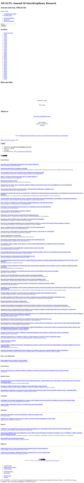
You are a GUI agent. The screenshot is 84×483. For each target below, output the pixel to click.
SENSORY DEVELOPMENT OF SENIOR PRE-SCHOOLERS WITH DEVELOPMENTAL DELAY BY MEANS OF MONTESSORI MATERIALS (34, 305)
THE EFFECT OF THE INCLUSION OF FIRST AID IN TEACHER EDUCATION (19, 215)
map (75, 480)
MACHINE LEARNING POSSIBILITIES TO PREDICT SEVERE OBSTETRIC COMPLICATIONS (24, 386)
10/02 (5, 50)
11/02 (5, 47)
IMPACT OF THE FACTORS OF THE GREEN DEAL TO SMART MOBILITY (19, 176)
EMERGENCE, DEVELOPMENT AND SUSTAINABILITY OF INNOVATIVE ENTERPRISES (22, 219)
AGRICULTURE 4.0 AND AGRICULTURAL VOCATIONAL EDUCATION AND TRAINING (22, 404)
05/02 (5, 65)
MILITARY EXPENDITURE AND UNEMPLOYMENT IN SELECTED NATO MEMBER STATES (23, 279)
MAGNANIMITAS (19, 481)
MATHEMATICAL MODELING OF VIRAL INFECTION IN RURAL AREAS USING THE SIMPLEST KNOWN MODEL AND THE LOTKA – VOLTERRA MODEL (39, 390)
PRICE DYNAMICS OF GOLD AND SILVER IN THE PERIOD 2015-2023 (18, 256)
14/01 (5, 40)
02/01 (5, 76)
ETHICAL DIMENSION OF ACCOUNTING (11, 235)
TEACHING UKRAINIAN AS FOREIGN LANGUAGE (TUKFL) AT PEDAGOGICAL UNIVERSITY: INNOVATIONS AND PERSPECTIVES (33, 297)
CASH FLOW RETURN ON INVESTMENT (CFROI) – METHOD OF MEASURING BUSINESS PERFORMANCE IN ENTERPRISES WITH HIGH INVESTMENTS (39, 198)
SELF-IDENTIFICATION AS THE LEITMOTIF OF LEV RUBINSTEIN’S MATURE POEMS (22, 172)
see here (42, 125)
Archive (13, 140)
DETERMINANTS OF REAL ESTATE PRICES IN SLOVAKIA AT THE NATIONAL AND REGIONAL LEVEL (26, 319)
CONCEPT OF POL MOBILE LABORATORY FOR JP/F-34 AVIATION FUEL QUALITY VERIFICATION (25, 452)
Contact (6, 477)
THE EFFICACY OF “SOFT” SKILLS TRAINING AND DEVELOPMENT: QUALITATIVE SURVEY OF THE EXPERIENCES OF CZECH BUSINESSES (36, 185)
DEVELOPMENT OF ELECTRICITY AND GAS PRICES (14, 360)
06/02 (5, 62)
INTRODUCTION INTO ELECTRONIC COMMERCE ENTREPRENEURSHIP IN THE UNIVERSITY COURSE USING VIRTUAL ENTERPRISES (35, 332)
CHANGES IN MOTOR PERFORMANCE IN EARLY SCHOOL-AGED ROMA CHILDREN (22, 275)
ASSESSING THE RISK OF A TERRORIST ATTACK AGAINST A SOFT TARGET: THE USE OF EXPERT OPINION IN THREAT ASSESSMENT (34, 350)
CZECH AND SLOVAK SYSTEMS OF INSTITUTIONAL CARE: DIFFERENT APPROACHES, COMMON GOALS (27, 189)
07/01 (5, 61)
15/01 (5, 37)
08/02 (5, 56)
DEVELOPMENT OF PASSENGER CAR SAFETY (12, 438)
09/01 (5, 55)
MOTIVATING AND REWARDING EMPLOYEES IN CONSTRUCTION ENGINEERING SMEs (23, 239)
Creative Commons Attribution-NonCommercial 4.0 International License (47, 460)
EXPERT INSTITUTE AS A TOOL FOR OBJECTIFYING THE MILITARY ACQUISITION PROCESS (24, 448)
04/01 (5, 70)
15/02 (5, 36)
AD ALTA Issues (8, 33)
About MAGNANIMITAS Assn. (42, 116)
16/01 (5, 34)
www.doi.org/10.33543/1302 (23, 151)
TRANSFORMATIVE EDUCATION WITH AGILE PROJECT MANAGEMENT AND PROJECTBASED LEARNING (28, 283)
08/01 (5, 58)
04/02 (5, 68)
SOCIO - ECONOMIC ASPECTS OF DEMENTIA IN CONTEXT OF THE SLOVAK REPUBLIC (23, 227)
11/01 (5, 49)
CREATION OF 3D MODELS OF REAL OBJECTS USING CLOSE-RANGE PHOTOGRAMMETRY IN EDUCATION (28, 418)
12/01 (5, 46)
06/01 (5, 64)
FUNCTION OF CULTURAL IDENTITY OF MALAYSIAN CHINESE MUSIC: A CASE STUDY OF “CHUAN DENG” (28, 231)
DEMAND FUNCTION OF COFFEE (9, 180)
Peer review (7, 473)
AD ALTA (7, 140)
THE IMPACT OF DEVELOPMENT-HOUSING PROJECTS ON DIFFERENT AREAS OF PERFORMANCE (26, 206)
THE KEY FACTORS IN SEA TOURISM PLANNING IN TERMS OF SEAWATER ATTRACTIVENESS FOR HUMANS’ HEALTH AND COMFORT (35, 370)
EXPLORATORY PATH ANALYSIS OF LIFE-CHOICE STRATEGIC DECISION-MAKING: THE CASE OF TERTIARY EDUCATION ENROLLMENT (36, 252)
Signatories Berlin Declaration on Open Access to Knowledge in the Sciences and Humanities (44, 135)
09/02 (5, 53)
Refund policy (7, 476)
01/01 (5, 78)
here (44, 105)
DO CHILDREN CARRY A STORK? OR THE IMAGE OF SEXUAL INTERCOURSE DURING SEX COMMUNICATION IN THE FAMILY (33, 243)
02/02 (5, 74)
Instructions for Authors (10, 467)
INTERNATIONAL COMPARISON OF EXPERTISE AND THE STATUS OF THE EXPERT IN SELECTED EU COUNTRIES (29, 271)
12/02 (5, 44)
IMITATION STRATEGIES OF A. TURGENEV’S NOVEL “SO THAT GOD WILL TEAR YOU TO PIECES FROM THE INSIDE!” (31, 336)
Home (2, 140)
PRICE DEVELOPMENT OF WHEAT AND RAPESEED (14, 301)
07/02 (5, 59)
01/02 (5, 77)
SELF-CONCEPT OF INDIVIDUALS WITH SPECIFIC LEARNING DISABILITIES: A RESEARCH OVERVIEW (27, 202)
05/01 (5, 67)
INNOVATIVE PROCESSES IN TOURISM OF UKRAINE (14, 168)
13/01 (5, 43)
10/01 (5, 52)
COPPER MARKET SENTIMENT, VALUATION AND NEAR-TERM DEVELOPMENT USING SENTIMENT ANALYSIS (28, 293)
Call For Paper (7, 465)
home (6, 11)
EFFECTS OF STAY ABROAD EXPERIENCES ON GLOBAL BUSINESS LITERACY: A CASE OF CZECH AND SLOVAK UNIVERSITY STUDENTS (35, 223)
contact (2, 11)
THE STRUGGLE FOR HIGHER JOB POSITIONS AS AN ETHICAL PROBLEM (19, 164)
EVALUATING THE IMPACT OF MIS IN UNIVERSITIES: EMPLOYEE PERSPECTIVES (22, 414)
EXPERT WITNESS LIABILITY (8, 340)
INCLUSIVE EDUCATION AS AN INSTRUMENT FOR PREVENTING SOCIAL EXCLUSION (22, 248)
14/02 (5, 39)
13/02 (5, 42)
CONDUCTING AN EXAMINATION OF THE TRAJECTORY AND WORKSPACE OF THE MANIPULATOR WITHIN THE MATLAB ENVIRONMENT (36, 428)
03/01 (5, 73)
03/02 (5, 71)
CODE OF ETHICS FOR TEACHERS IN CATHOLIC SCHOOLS (16, 211)
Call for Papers (8, 468)
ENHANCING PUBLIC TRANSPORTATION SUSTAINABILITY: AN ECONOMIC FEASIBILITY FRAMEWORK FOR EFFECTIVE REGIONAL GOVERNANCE (38, 309)
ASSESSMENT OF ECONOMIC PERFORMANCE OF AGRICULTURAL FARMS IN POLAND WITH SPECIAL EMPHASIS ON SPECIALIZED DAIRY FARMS (38, 400)
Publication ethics (8, 471)
